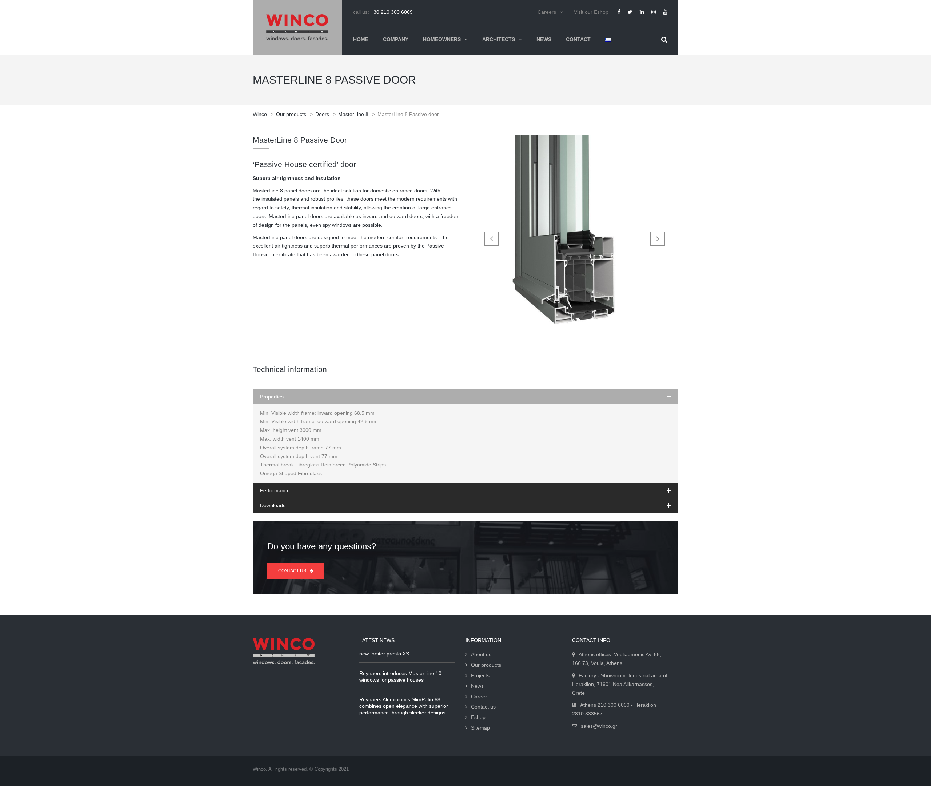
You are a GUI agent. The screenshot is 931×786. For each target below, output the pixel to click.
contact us (292, 570)
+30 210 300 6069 (392, 12)
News (477, 686)
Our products (486, 665)
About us (481, 654)
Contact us (483, 707)
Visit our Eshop (591, 12)
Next (657, 239)
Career (479, 696)
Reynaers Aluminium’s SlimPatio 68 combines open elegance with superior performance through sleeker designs (403, 706)
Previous (492, 239)
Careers (547, 12)
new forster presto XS (384, 654)
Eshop (478, 717)
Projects (480, 675)
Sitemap (480, 728)
